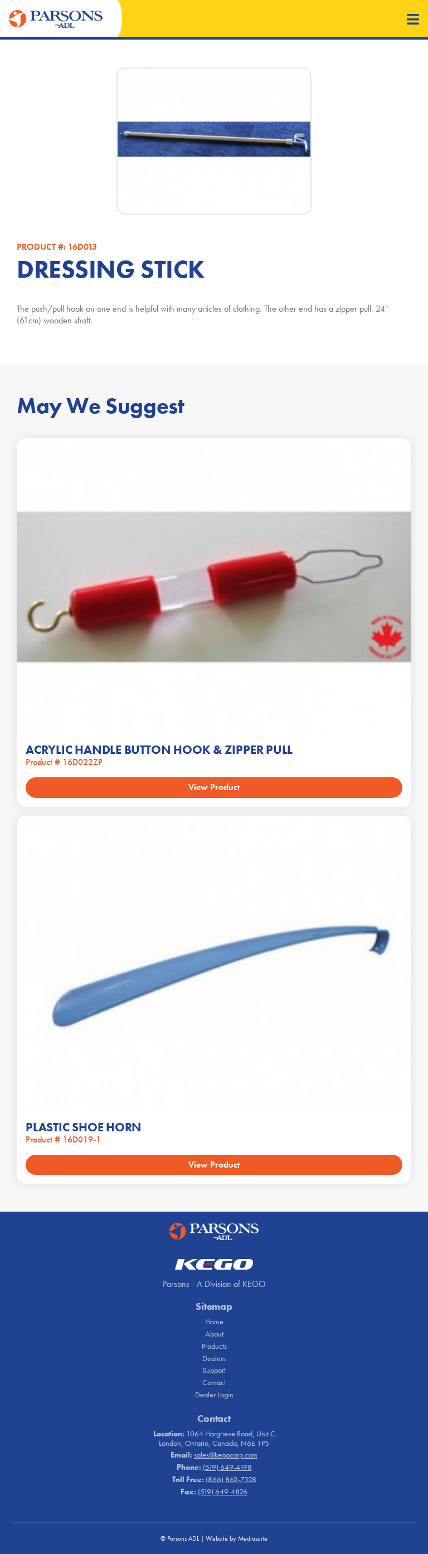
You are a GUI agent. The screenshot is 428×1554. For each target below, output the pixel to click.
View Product (214, 787)
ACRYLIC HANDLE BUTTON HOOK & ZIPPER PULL (159, 750)
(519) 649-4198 (227, 1467)
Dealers (214, 1358)
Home (214, 1321)
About (214, 1334)
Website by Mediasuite (237, 1538)
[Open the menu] (413, 20)
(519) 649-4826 (222, 1492)
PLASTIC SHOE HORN (84, 1127)
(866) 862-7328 (231, 1479)
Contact (214, 1382)
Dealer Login (214, 1395)
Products (214, 1346)
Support (214, 1370)
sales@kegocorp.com (225, 1455)
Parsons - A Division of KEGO (214, 1284)
